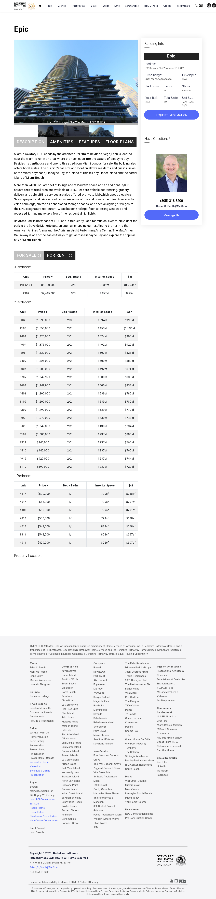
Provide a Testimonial (42, 720)
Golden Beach (69, 806)
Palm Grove (99, 730)
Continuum (131, 722)
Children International (169, 746)
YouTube (162, 762)
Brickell (97, 667)
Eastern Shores (70, 810)
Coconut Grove (70, 823)
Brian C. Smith (38, 667)
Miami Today (132, 797)
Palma (128, 709)
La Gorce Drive (70, 704)
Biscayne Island (70, 751)
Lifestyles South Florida (138, 793)
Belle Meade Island (103, 722)
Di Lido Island (69, 738)
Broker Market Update (42, 758)
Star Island (68, 713)
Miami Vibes (132, 789)
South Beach (69, 683)
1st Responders (166, 700)
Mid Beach (67, 687)
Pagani (129, 726)
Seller (94, 5)
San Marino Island (71, 742)
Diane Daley (36, 676)
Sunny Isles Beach (72, 801)
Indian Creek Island (72, 793)
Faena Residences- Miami (107, 814)
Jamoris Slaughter (40, 684)
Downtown (99, 671)
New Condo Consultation (44, 820)
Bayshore (67, 696)
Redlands (67, 814)
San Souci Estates (103, 739)
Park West (99, 676)
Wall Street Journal (135, 780)
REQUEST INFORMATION (171, 115)
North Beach (69, 692)
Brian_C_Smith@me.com (171, 206)
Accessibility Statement (56, 882)
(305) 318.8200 (171, 201)
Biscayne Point (70, 785)
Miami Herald (132, 785)
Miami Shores (101, 735)
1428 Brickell (100, 785)
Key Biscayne (69, 670)
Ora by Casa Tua (102, 789)
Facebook (162, 774)
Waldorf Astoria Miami (106, 818)
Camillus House (165, 750)
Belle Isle (66, 730)
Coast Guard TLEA (167, 741)
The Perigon (132, 701)
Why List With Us (39, 732)
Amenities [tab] (61, 141)
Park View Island (71, 768)
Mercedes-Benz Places (106, 793)
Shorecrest (99, 726)
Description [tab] (31, 141)
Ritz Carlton (132, 697)
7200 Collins (132, 705)
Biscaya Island (69, 789)
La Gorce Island (70, 759)
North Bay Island (71, 780)
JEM (95, 827)
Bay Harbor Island (71, 797)
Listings (62, 5)
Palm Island (68, 717)
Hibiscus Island (70, 721)
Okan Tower (100, 823)
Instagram (162, 770)
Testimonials (183, 5)
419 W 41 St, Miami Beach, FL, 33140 (50, 862)
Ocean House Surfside (137, 739)
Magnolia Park (101, 701)
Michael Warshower (41, 680)
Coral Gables (69, 818)
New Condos (151, 5)
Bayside (97, 714)
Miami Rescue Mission (169, 725)
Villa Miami (131, 692)
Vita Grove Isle (101, 772)
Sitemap (94, 882)
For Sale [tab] (29, 255)
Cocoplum (99, 663)
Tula (127, 735)
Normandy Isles (70, 772)
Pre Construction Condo (139, 818)
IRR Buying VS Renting (42, 795)
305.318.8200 (42, 872)
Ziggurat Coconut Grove (106, 768)
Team (49, 5)
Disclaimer (35, 882)
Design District (101, 697)
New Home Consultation (43, 816)
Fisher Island (69, 675)
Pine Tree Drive (70, 708)
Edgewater (99, 684)
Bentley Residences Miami (139, 760)
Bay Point (98, 705)
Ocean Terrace (133, 718)
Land (117, 5)
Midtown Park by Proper (138, 667)
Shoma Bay (131, 730)
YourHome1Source (135, 801)
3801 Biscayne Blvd (135, 680)
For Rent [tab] (60, 255)
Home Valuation (39, 736)
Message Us (171, 215)
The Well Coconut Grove (107, 763)
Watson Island (70, 725)
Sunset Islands (70, 755)
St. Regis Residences (136, 756)
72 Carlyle (130, 714)
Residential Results (40, 708)
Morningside (100, 709)
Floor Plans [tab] (119, 141)
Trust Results (78, 5)
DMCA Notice (79, 882)
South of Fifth (70, 679)
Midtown (98, 688)
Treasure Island (70, 776)
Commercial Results (41, 712)
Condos (167, 5)
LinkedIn (161, 766)
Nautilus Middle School (169, 737)
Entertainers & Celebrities (171, 679)
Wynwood (98, 692)
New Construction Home (139, 813)
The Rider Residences (137, 663)
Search (34, 786)
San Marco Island (71, 747)
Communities (132, 5)
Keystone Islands (103, 743)
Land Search (37, 832)
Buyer (106, 5)
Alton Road (68, 700)
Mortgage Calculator (41, 790)
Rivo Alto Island (70, 734)
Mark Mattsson (38, 671)
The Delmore (132, 752)
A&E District (100, 680)
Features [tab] (89, 141)
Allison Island (69, 763)
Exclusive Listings (39, 696)
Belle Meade (100, 718)
